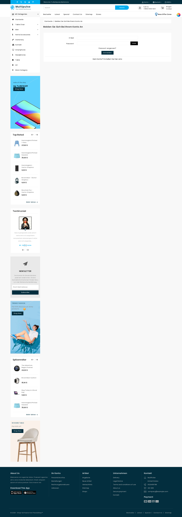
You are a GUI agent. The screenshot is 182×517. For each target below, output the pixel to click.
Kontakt (116, 495)
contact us (77, 14)
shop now (19, 89)
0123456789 (152, 484)
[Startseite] (13, 19)
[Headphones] (13, 55)
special (66, 14)
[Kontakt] (13, 45)
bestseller (47, 14)
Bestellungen (57, 481)
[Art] (12, 65)
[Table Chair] (13, 24)
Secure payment (119, 491)
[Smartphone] (13, 50)
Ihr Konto (56, 473)
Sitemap (85, 488)
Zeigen (134, 43)
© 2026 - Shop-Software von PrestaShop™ (26, 513)
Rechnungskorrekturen (60, 484)
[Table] (13, 60)
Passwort (70, 44)
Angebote (86, 478)
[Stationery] (13, 40)
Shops (84, 491)
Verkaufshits (87, 484)
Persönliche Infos (58, 478)
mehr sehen (31, 202)
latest (57, 14)
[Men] (12, 30)
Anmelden (107, 53)
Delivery (116, 478)
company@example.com (158, 491)
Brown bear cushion (29, 378)
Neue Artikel (87, 481)
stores (98, 14)
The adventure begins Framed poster (27, 367)
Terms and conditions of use (124, 484)
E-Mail (71, 38)
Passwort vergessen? (107, 48)
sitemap (89, 14)
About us (116, 488)
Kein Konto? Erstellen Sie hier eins (107, 59)
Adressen (55, 488)
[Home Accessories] (13, 35)
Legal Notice (118, 481)
